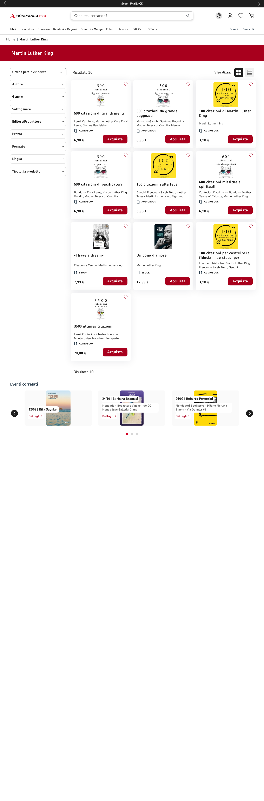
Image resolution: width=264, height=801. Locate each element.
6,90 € (79, 140)
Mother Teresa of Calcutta (153, 125)
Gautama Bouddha (172, 121)
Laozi (77, 121)
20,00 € (80, 353)
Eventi (234, 29)
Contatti (248, 29)
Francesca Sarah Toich (161, 192)
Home (11, 39)
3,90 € (204, 140)
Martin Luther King (107, 121)
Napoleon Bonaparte (105, 338)
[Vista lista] (249, 72)
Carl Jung (88, 121)
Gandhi (78, 196)
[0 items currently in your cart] (251, 15)
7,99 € (79, 282)
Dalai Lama (94, 192)
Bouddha (80, 192)
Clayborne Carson (85, 265)
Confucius (205, 192)
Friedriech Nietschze (211, 263)
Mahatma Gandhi (147, 121)
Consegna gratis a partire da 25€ (132, 4)
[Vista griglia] (238, 72)
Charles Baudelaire (94, 125)
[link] (219, 15)
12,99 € (143, 282)
